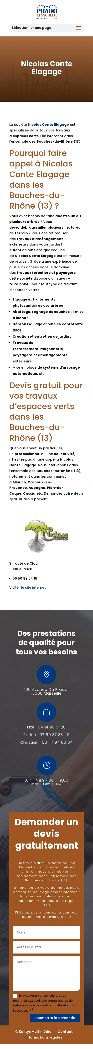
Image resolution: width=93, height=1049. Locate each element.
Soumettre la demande (55, 1017)
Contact (65, 1031)
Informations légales (44, 1037)
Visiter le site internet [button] (27, 587)
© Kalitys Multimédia (33, 1031)
